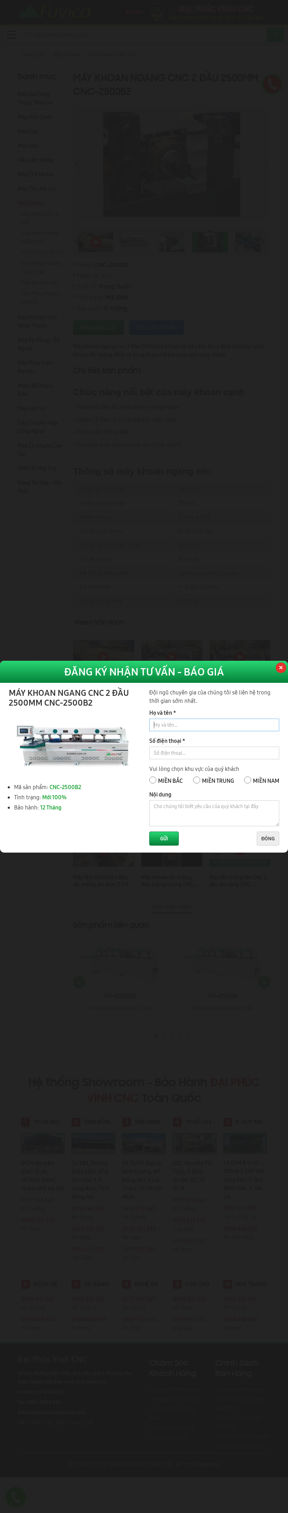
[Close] (280, 668)
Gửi (164, 838)
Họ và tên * (162, 713)
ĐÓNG (268, 838)
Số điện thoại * (167, 741)
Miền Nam (266, 781)
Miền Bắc (170, 781)
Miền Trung (218, 781)
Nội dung (160, 794)
